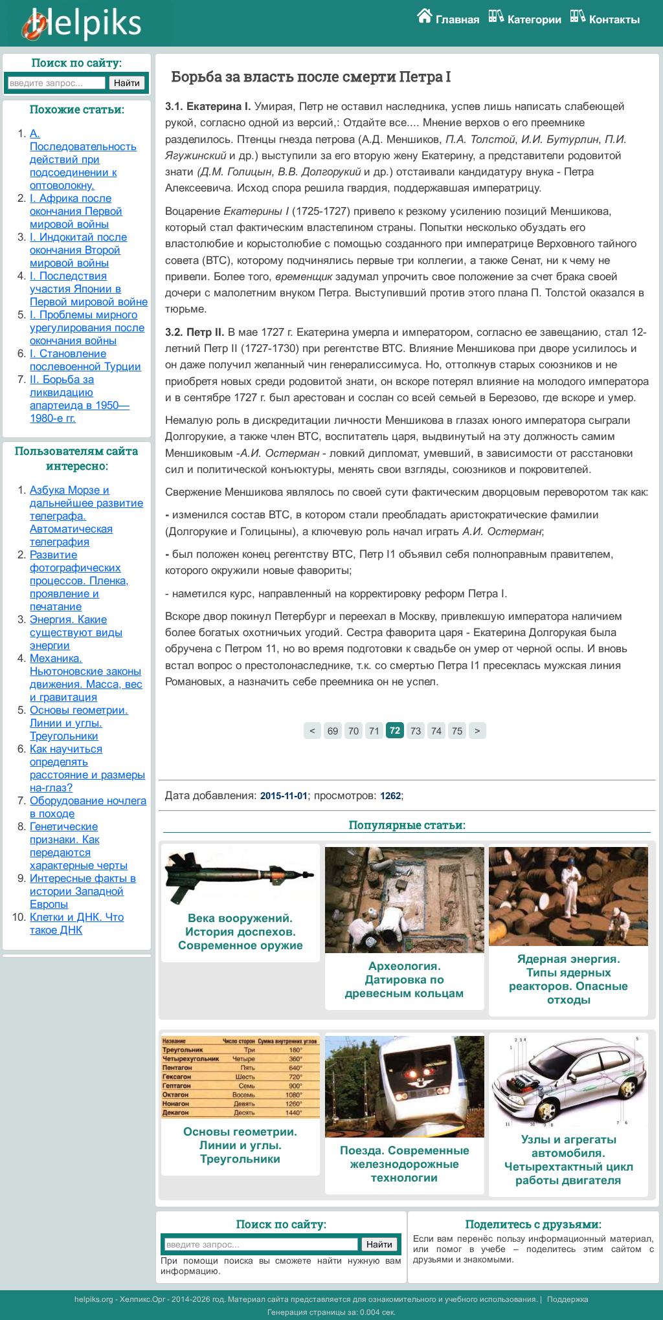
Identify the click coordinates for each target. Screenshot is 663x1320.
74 (436, 730)
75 (457, 730)
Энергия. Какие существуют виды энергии (76, 632)
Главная (458, 20)
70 (353, 730)
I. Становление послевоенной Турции (85, 360)
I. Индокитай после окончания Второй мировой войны (78, 250)
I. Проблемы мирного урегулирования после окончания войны (87, 328)
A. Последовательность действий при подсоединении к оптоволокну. (83, 159)
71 (374, 730)
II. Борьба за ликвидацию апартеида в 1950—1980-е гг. (79, 398)
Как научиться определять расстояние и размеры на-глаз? (87, 768)
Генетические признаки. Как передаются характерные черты (79, 846)
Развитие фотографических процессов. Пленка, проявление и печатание (79, 581)
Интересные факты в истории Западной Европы (83, 891)
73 (415, 730)
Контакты (614, 20)
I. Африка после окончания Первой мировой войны (76, 211)
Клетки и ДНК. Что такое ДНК (77, 923)
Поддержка (568, 1299)
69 (333, 730)
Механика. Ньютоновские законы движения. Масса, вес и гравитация (86, 677)
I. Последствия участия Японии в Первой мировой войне (89, 289)
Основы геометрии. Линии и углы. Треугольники (79, 723)
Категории (534, 20)
